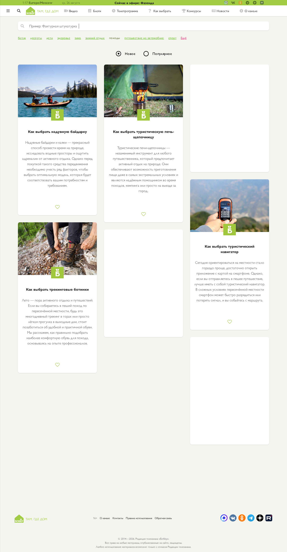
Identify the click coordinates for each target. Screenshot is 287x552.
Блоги (97, 11)
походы (114, 38)
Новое (130, 53)
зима (78, 38)
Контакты (118, 518)
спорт (172, 38)
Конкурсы (194, 11)
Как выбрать (162, 11)
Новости (223, 11)
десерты (36, 38)
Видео (73, 11)
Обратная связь (163, 518)
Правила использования (139, 518)
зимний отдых (95, 38)
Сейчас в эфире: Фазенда (134, 2)
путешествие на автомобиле (144, 38)
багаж (22, 38)
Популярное (162, 53)
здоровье (63, 38)
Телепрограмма (127, 11)
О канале (251, 11)
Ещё (184, 38)
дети (49, 38)
